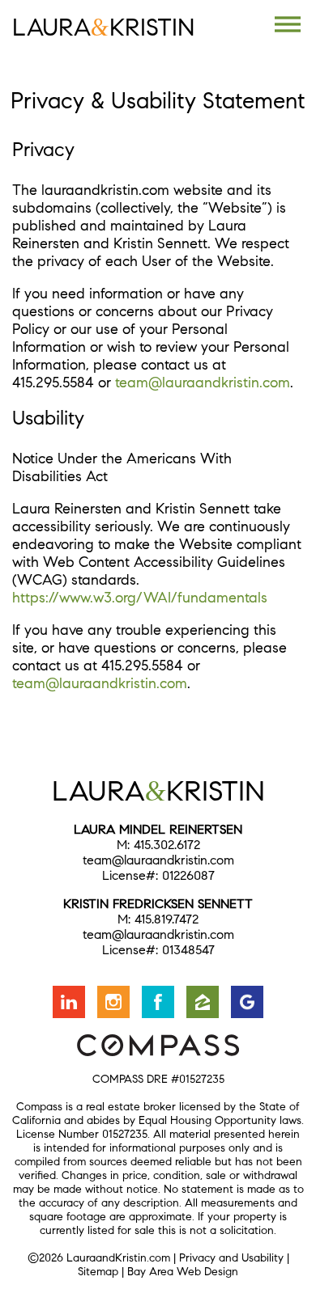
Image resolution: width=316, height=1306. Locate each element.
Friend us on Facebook (158, 1002)
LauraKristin (103, 27)
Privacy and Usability (231, 1258)
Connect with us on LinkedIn (69, 1002)
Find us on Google (247, 1002)
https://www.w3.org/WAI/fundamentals (139, 598)
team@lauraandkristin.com (202, 382)
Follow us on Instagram (113, 1002)
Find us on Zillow (202, 1002)
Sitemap (98, 1272)
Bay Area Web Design (182, 1272)
